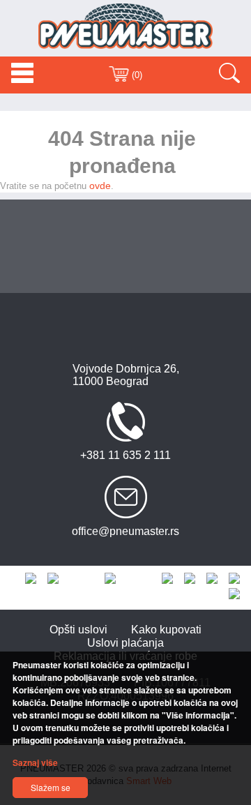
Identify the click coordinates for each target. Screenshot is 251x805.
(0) (135, 75)
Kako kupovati (166, 629)
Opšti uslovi (78, 629)
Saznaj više (35, 762)
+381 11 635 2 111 (125, 455)
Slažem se (50, 787)
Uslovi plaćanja (125, 643)
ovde (100, 185)
